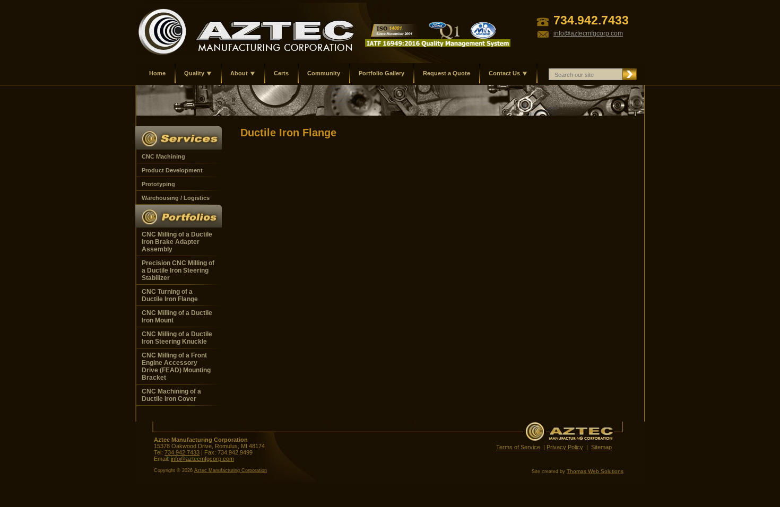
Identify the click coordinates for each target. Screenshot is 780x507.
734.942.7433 (182, 452)
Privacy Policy (565, 447)
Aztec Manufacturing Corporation (230, 470)
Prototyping (158, 184)
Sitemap (601, 447)
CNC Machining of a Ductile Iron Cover (171, 395)
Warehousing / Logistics (176, 198)
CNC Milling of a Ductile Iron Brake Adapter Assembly (177, 242)
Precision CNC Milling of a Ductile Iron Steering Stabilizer (178, 270)
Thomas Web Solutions (595, 471)
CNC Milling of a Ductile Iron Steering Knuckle (177, 337)
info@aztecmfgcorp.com (202, 459)
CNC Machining (163, 156)
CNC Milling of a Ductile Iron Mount (177, 316)
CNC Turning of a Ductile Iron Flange (170, 295)
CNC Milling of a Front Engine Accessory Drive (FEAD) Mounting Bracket (176, 366)
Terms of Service (518, 447)
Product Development (172, 170)
